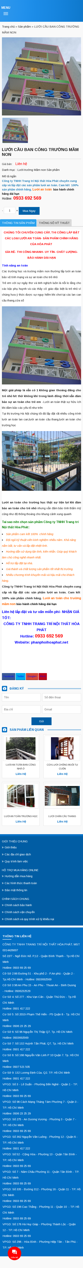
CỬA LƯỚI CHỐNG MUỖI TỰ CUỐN (62, 766)
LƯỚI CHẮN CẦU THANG (62, 816)
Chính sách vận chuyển (20, 912)
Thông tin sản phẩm (18, 222)
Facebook (8, 676)
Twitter (20, 676)
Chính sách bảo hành (18, 905)
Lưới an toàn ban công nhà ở (21, 766)
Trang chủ (8, 26)
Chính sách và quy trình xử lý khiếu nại (29, 919)
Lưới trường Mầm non (32, 169)
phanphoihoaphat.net (49, 642)
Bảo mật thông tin (16, 890)
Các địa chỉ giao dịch (18, 854)
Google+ (32, 676)
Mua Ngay (29, 210)
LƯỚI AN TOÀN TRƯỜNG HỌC (21, 816)
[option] (15, 130)
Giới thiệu (11, 847)
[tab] (18, 223)
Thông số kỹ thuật (54, 222)
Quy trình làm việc (16, 861)
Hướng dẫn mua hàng (18, 876)
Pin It (42, 676)
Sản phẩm (24, 26)
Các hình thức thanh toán (21, 883)
